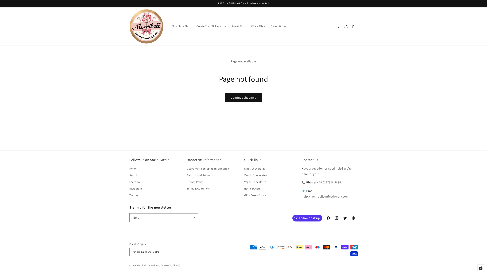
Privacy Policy (195, 182)
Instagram (135, 188)
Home (133, 168)
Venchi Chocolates (255, 175)
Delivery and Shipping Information (208, 168)
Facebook (135, 182)
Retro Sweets (252, 188)
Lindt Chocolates (254, 168)
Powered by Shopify (171, 265)
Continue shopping (243, 97)
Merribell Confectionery (149, 265)
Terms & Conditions (199, 188)
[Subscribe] (193, 217)
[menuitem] (181, 26)
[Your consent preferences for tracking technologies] (480, 267)
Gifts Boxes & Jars (255, 195)
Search (133, 175)
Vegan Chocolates (255, 182)
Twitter (133, 195)
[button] (337, 26)
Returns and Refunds (200, 175)
